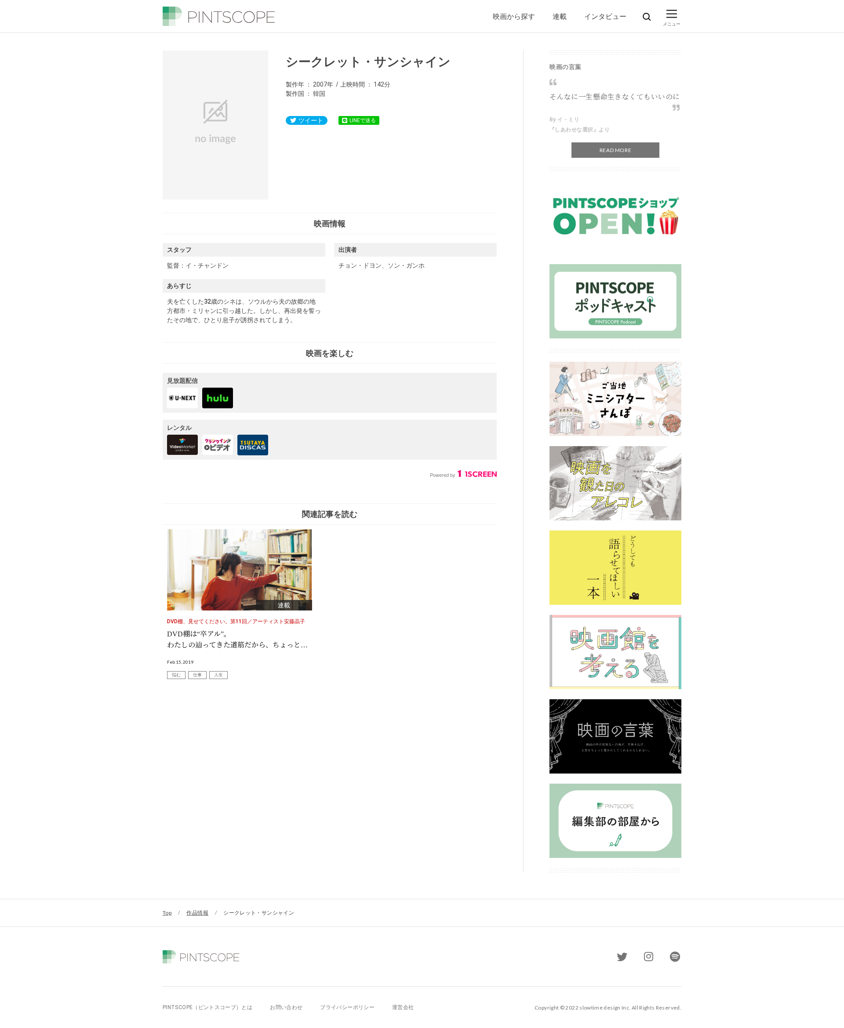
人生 (218, 674)
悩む (176, 674)
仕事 (197, 674)
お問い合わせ (286, 1007)
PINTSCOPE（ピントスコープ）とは (207, 1007)
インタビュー (605, 16)
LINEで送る (362, 120)
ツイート (310, 120)
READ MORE (615, 150)
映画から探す (514, 16)
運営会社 (403, 1007)
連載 (560, 16)
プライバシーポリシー (347, 1007)
